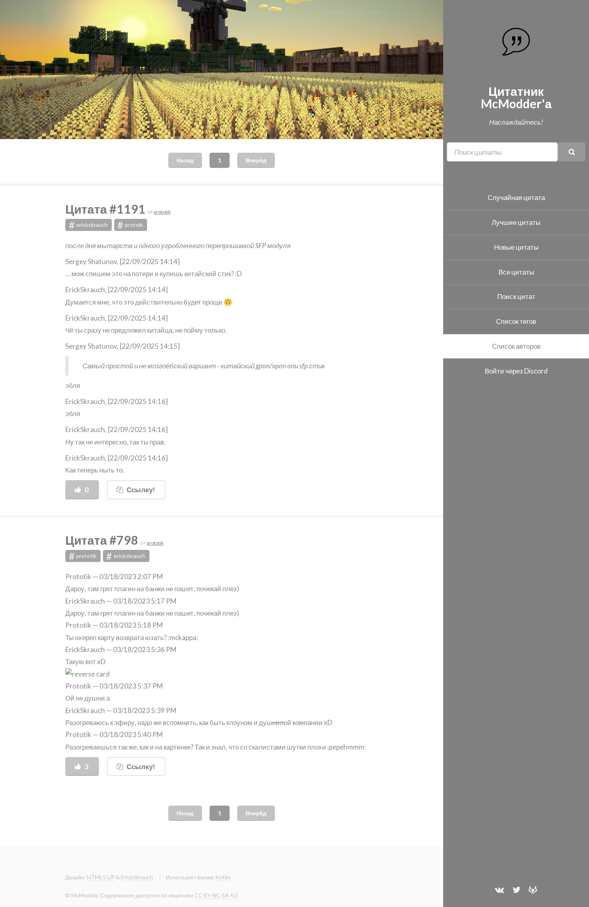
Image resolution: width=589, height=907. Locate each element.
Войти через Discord (516, 371)
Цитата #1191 (106, 209)
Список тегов (516, 321)
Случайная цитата (516, 197)
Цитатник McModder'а (516, 97)
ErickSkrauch (137, 877)
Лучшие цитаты (516, 222)
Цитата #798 (103, 540)
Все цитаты (516, 272)
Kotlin (222, 877)
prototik (162, 212)
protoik (130, 225)
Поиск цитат (516, 296)
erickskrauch (88, 225)
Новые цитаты (516, 247)
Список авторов (516, 346)
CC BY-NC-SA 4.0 (216, 895)
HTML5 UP (101, 877)
